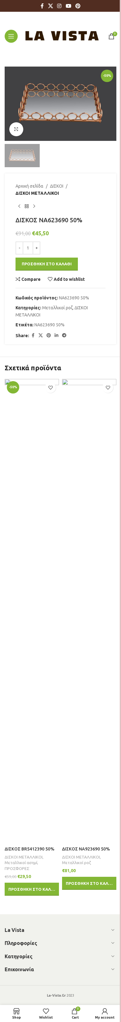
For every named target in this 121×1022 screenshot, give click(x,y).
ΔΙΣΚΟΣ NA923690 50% (86, 848)
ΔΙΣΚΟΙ (56, 186)
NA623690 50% (49, 324)
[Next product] (34, 206)
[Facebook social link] (42, 6)
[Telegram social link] (64, 335)
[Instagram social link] (59, 6)
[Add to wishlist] (50, 387)
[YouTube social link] (68, 6)
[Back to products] (26, 206)
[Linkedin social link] (56, 335)
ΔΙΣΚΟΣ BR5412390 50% (29, 848)
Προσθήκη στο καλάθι (47, 264)
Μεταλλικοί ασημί (21, 862)
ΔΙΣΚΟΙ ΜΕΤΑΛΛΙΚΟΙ (37, 193)
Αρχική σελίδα (29, 186)
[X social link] (50, 6)
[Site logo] (62, 35)
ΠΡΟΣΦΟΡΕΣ (17, 868)
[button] (32, 889)
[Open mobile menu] (11, 36)
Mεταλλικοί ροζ (57, 307)
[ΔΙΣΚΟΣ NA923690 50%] (89, 611)
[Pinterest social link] (77, 6)
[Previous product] (19, 206)
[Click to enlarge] (16, 129)
